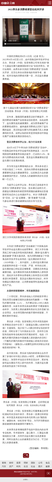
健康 (48, 466)
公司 (40, 463)
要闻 (4, 463)
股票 (18, 463)
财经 (11, 463)
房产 (11, 466)
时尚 (18, 466)
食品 (48, 463)
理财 (26, 463)
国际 (33, 463)
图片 (40, 466)
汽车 (4, 466)
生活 (26, 466)
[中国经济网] (8, 3)
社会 (33, 466)
